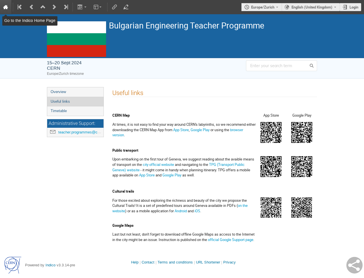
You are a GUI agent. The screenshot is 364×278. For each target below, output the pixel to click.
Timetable (59, 111)
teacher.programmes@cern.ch (83, 132)
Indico (50, 265)
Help (134, 262)
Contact (148, 262)
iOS (197, 210)
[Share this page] (354, 265)
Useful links (60, 101)
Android (181, 210)
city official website (158, 164)
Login (353, 7)
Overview (58, 92)
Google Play (200, 129)
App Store (181, 129)
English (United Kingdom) (311, 7)
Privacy (229, 262)
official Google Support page (230, 239)
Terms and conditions (175, 262)
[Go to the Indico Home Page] (5, 7)
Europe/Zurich (262, 7)
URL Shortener (208, 262)
